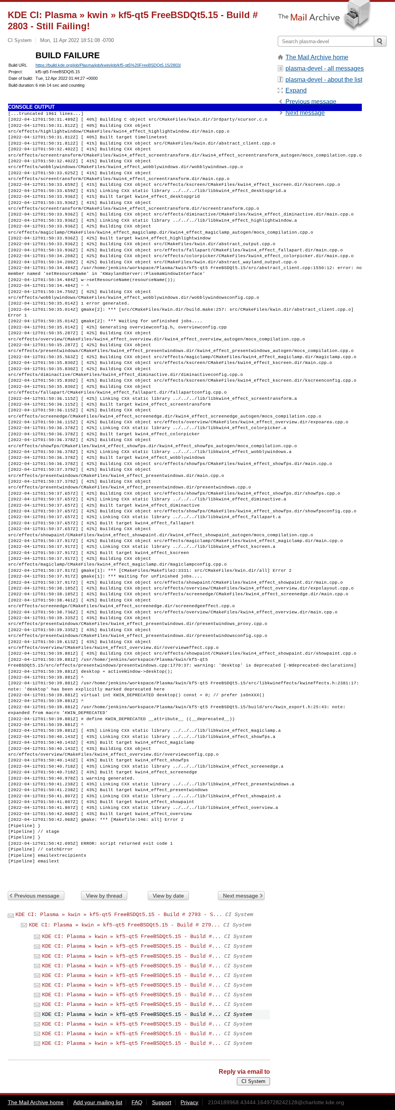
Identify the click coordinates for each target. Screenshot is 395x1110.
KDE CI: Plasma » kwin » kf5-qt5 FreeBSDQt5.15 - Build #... (131, 936)
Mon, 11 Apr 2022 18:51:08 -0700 (77, 40)
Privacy (189, 1102)
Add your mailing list (97, 1102)
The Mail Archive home (316, 57)
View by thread (104, 896)
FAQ (137, 1102)
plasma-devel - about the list (323, 79)
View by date (168, 896)
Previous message (36, 896)
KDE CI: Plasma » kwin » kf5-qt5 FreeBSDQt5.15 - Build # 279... (124, 925)
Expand (296, 90)
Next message (240, 896)
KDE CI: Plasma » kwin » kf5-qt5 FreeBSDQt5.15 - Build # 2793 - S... (118, 914)
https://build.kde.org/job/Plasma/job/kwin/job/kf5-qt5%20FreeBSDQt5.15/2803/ (108, 65)
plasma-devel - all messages (324, 68)
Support (161, 1102)
